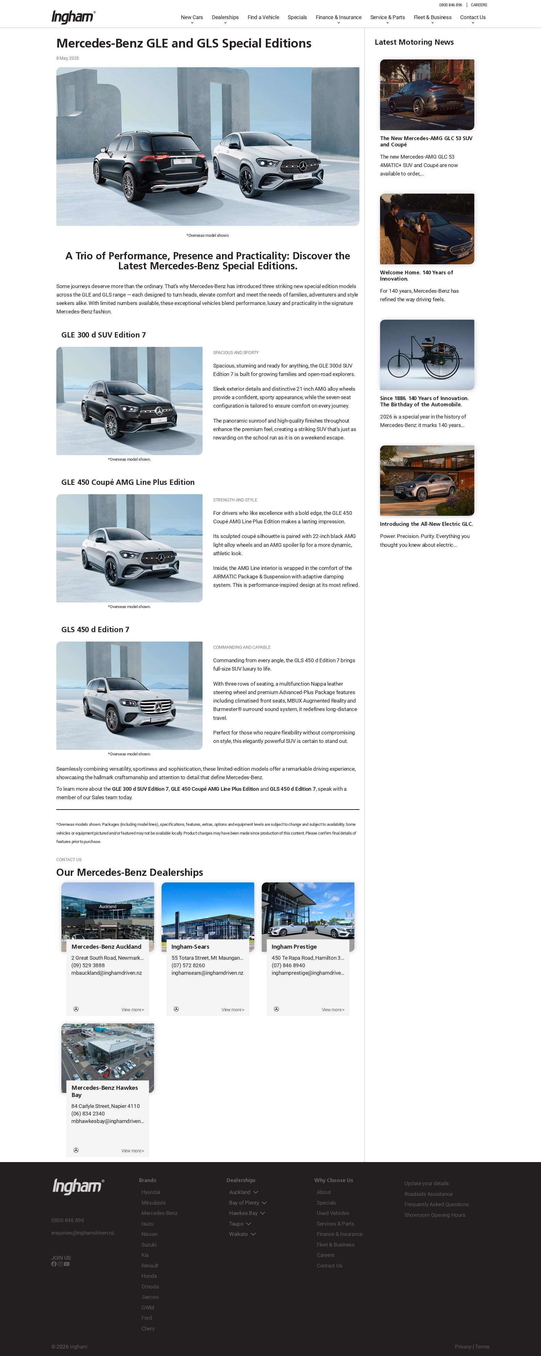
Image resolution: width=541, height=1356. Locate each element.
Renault (150, 1265)
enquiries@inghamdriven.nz (82, 1233)
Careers (326, 1255)
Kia (145, 1255)
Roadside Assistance (428, 1194)
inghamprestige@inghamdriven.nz (311, 973)
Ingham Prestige (294, 946)
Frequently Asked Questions (436, 1204)
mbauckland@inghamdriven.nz (106, 973)
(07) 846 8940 (288, 965)
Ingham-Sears (190, 946)
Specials (297, 17)
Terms (482, 1346)
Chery (148, 1328)
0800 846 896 (450, 5)
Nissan (149, 1234)
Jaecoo (150, 1297)
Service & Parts (387, 17)
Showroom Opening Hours (434, 1215)
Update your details (426, 1183)
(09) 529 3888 (88, 965)
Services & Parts (335, 1224)
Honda (149, 1276)
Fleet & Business (433, 17)
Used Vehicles (333, 1213)
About (324, 1192)
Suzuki (149, 1245)
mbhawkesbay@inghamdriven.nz (109, 1121)
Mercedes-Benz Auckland (106, 946)
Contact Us (473, 17)
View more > (132, 1009)
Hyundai (151, 1192)
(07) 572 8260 (188, 965)
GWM (148, 1307)
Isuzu (148, 1224)
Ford (147, 1318)
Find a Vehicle (263, 17)
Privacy (463, 1346)
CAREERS (479, 5)
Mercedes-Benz (160, 1213)
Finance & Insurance (339, 17)
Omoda (150, 1286)
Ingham (78, 1346)
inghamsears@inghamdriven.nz (207, 973)
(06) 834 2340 (88, 1113)
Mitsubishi (153, 1203)
